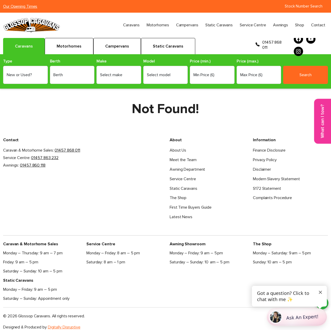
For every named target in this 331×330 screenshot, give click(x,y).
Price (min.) (200, 61)
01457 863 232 (44, 157)
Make (101, 61)
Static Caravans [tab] (168, 46)
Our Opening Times (20, 6)
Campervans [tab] (117, 46)
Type (7, 61)
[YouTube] (310, 39)
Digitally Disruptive (64, 327)
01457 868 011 (272, 45)
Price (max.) (247, 61)
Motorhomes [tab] (69, 46)
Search (305, 74)
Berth (55, 61)
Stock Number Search (303, 6)
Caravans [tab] (24, 46)
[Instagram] (298, 51)
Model (149, 61)
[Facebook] (298, 39)
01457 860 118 (33, 165)
